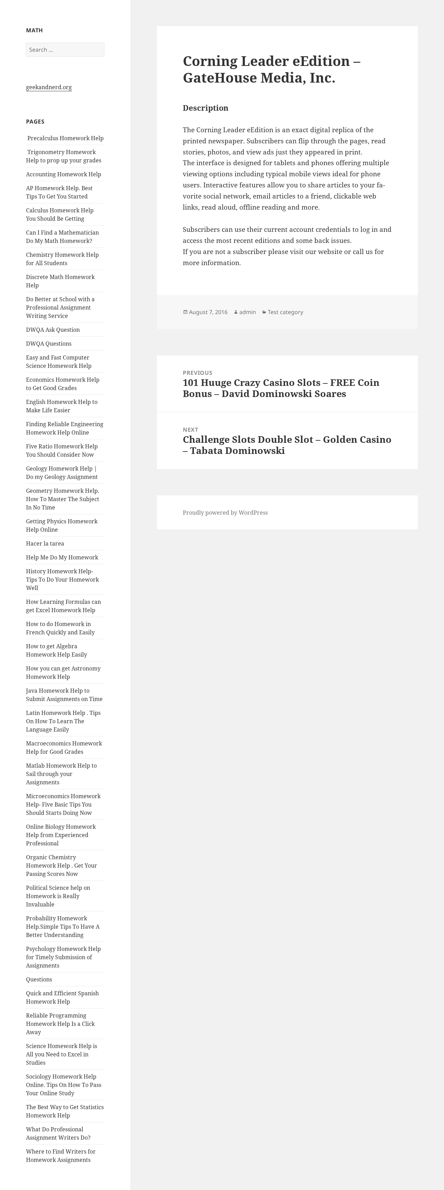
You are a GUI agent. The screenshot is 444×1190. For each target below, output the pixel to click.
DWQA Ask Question (53, 330)
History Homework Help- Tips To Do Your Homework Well (62, 579)
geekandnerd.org (49, 87)
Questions (39, 979)
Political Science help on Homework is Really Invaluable (58, 896)
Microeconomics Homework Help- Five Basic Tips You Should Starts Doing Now (63, 804)
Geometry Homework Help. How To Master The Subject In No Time (62, 499)
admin (247, 312)
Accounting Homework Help (63, 174)
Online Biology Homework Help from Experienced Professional (61, 835)
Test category (285, 312)
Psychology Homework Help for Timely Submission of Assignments (63, 957)
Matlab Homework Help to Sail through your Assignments (61, 774)
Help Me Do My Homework (62, 557)
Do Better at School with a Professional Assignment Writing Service (60, 307)
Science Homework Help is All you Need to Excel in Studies (61, 1054)
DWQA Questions (48, 343)
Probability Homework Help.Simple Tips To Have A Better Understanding (63, 926)
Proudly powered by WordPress (225, 512)
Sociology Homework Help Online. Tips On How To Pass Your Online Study (63, 1085)
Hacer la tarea (45, 543)
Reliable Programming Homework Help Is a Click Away (60, 1024)
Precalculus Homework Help (65, 138)
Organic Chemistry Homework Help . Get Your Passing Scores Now (61, 865)
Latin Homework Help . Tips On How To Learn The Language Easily (63, 721)
